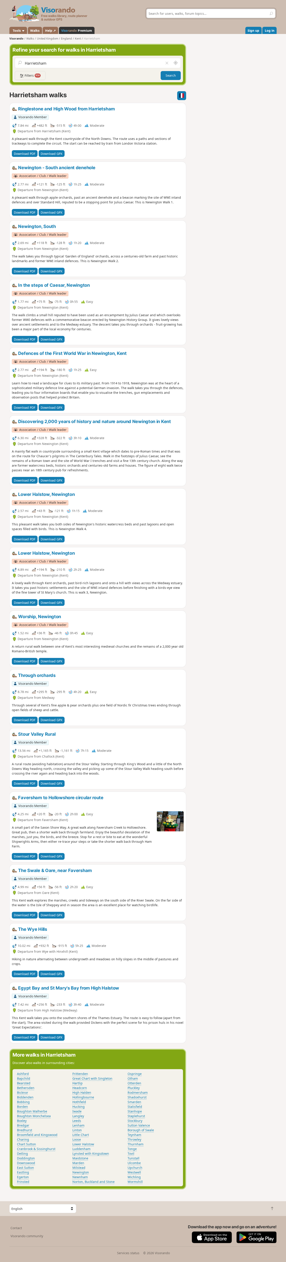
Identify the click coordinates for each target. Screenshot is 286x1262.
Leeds (76, 1121)
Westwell (134, 1172)
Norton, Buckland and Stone (93, 1182)
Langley (78, 1116)
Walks (35, 30)
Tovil (131, 1153)
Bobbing (23, 1102)
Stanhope (135, 1111)
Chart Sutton (26, 1144)
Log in (269, 30)
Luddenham (81, 1149)
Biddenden (25, 1097)
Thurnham (135, 1144)
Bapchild (23, 1078)
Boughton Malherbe (32, 1111)
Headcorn (79, 1088)
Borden (22, 1106)
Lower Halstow (83, 1144)
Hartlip (77, 1083)
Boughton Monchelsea (34, 1116)
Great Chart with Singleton (92, 1078)
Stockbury (135, 1121)
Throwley (134, 1139)
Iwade (77, 1111)
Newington (80, 1172)
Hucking (78, 1106)
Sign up (253, 30)
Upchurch (135, 1167)
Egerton (23, 1177)
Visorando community (27, 1236)
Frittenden (80, 1074)
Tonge (132, 1149)
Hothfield (79, 1102)
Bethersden (25, 1088)
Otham (133, 1078)
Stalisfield (135, 1106)
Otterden (134, 1083)
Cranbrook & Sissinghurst (36, 1149)
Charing (23, 1139)
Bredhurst (24, 1130)
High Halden (81, 1092)
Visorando (16, 38)
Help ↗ (50, 30)
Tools (17, 30)
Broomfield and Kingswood (37, 1135)
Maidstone (80, 1158)
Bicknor (22, 1092)
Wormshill (135, 1182)
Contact (16, 1228)
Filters (32, 75)
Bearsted (23, 1083)
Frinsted (23, 1182)
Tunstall (133, 1158)
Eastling (23, 1172)
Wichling (134, 1177)
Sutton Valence (139, 1125)
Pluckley (134, 1088)
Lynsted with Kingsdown (90, 1153)
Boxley (22, 1121)
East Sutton (25, 1167)
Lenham (78, 1125)
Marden (78, 1163)
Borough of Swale (141, 1130)
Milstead (78, 1167)
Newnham (80, 1177)
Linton (77, 1130)
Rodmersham (138, 1092)
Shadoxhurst (137, 1097)
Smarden (134, 1102)
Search (171, 75)
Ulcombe (134, 1163)
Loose (76, 1139)
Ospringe (135, 1074)
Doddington (26, 1158)
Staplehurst (136, 1116)
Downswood (26, 1163)
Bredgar (23, 1125)
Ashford (23, 1074)
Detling (22, 1153)
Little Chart (80, 1135)
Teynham (134, 1135)
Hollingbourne (83, 1097)
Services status (128, 1253)
